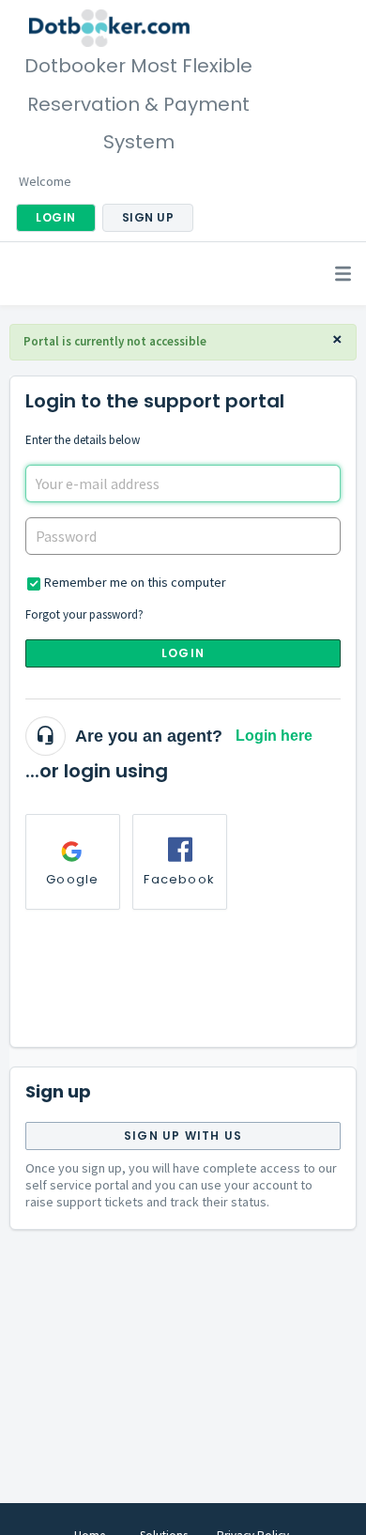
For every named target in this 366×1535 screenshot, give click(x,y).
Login (183, 653)
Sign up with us (183, 1136)
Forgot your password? (84, 614)
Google (72, 879)
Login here (274, 736)
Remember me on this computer (135, 582)
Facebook (179, 879)
